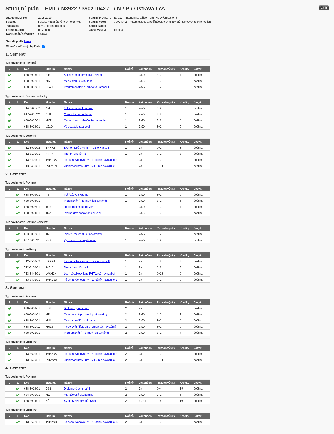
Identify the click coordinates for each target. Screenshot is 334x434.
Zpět (324, 8)
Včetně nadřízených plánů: (23, 46)
